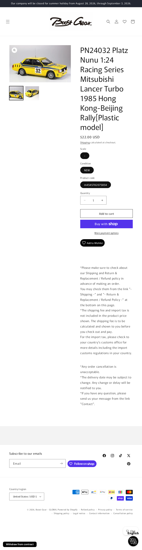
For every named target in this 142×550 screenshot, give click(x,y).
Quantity (85, 193)
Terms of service (124, 509)
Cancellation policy (123, 513)
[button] (8, 22)
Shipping (85, 142)
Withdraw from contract (20, 544)
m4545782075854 (95, 185)
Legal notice (79, 513)
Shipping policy (61, 513)
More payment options (106, 232)
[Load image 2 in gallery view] (32, 93)
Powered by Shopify (67, 509)
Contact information (99, 513)
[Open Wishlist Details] (125, 22)
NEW (87, 170)
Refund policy (87, 509)
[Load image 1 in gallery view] (16, 93)
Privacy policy (105, 509)
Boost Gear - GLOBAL (46, 509)
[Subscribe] (61, 463)
